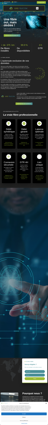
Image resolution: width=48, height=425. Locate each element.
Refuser (24, 417)
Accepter (24, 413)
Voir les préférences (24, 420)
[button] (46, 403)
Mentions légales (24, 423)
